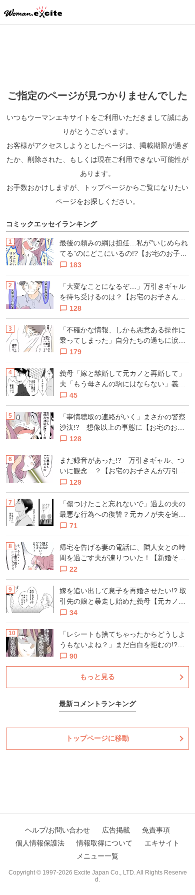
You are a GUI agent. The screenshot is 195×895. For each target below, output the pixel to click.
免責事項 (156, 830)
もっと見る (97, 677)
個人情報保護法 (40, 843)
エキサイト (162, 843)
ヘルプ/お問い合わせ (57, 830)
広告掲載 (116, 830)
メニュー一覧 (97, 856)
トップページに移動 (97, 738)
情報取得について (104, 843)
